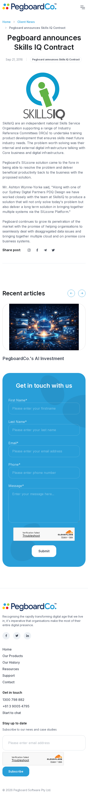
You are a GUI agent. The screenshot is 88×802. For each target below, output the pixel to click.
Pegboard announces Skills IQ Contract (56, 59)
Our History (11, 662)
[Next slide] (82, 293)
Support (8, 675)
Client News (26, 22)
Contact (8, 682)
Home (6, 22)
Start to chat (11, 713)
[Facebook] (37, 250)
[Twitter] (53, 250)
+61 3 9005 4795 (15, 706)
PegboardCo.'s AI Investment (33, 358)
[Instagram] (29, 250)
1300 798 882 (13, 700)
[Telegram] (45, 250)
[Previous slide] (71, 293)
